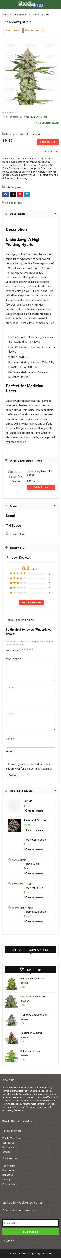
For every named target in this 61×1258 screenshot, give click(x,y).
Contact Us (8, 1142)
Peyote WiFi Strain (33, 887)
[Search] (56, 4)
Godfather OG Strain (31, 1032)
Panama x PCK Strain (35, 820)
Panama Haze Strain (35, 911)
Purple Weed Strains (13, 1138)
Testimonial (8, 1165)
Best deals (8, 1147)
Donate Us (7, 1175)
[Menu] (4, 4)
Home (5, 14)
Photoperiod (20, 14)
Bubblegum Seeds (30, 1051)
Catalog (6, 1152)
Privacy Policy (9, 1184)
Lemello (28, 801)
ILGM (22, 987)
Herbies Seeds (16, 117)
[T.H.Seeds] (12, 203)
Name (10, 738)
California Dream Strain (33, 996)
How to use (8, 1170)
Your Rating (12, 650)
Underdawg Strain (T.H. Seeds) (40, 473)
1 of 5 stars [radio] (22, 649)
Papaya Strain (31, 863)
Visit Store (48, 142)
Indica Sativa (29, 117)
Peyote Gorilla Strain (35, 840)
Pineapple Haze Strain (32, 978)
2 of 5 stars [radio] (23, 649)
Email (10, 751)
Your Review (13, 658)
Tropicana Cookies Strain (34, 1014)
